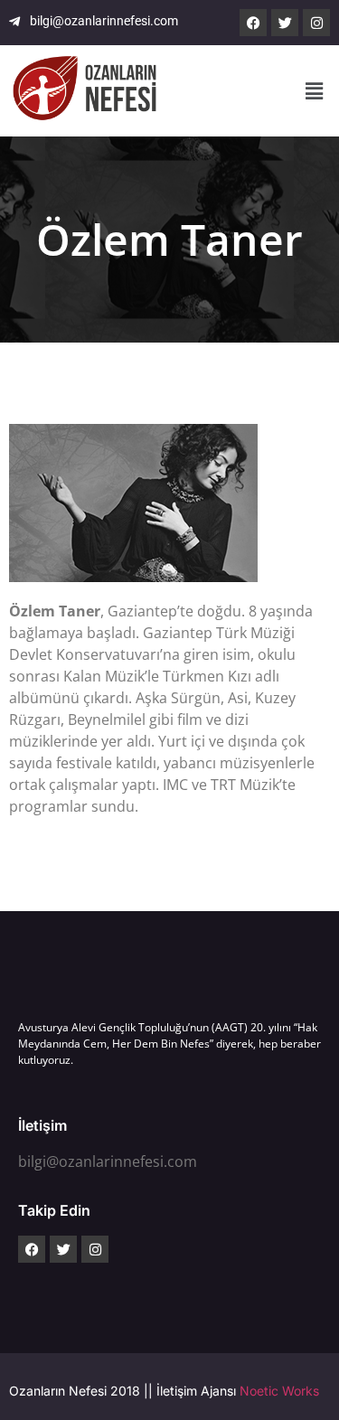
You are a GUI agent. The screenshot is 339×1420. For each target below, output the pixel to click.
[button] (314, 91)
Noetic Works (279, 1390)
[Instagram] (316, 22)
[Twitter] (284, 22)
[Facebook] (253, 22)
